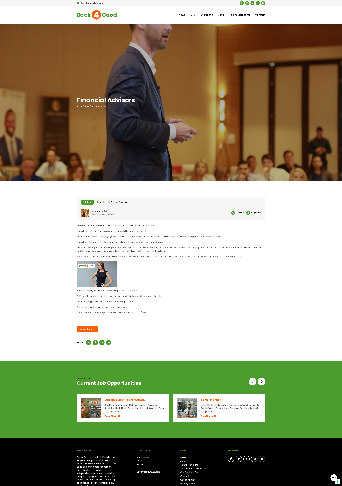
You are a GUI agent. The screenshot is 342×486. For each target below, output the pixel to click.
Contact (184, 476)
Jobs (86, 106)
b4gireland (256, 212)
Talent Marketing (189, 464)
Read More (111, 416)
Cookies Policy (187, 479)
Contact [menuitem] (260, 15)
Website (240, 212)
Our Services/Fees (190, 472)
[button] (333, 477)
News (183, 457)
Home (79, 106)
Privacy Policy (187, 483)
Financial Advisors (100, 106)
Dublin (102, 202)
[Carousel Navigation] (257, 381)
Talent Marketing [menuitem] (239, 15)
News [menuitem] (182, 15)
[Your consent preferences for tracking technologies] (337, 481)
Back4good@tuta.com (148, 471)
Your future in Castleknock (194, 468)
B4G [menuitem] (193, 15)
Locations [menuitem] (207, 15)
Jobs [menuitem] (221, 15)
